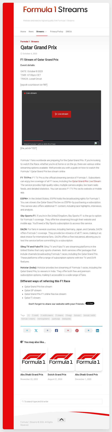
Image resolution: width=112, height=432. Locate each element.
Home (23, 31)
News (31, 31)
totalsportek (66, 319)
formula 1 (77, 315)
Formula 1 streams (28, 319)
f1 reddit (35, 315)
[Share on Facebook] (51, 330)
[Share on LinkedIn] (92, 330)
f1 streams (59, 315)
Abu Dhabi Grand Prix (31, 374)
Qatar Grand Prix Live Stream (86, 181)
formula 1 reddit (89, 315)
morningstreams (43, 319)
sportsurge (56, 319)
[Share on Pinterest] (71, 330)
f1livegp (69, 315)
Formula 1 (25, 41)
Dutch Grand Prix (57, 374)
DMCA (69, 31)
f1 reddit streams (47, 315)
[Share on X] (30, 330)
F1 (29, 315)
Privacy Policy (56, 31)
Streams (40, 31)
